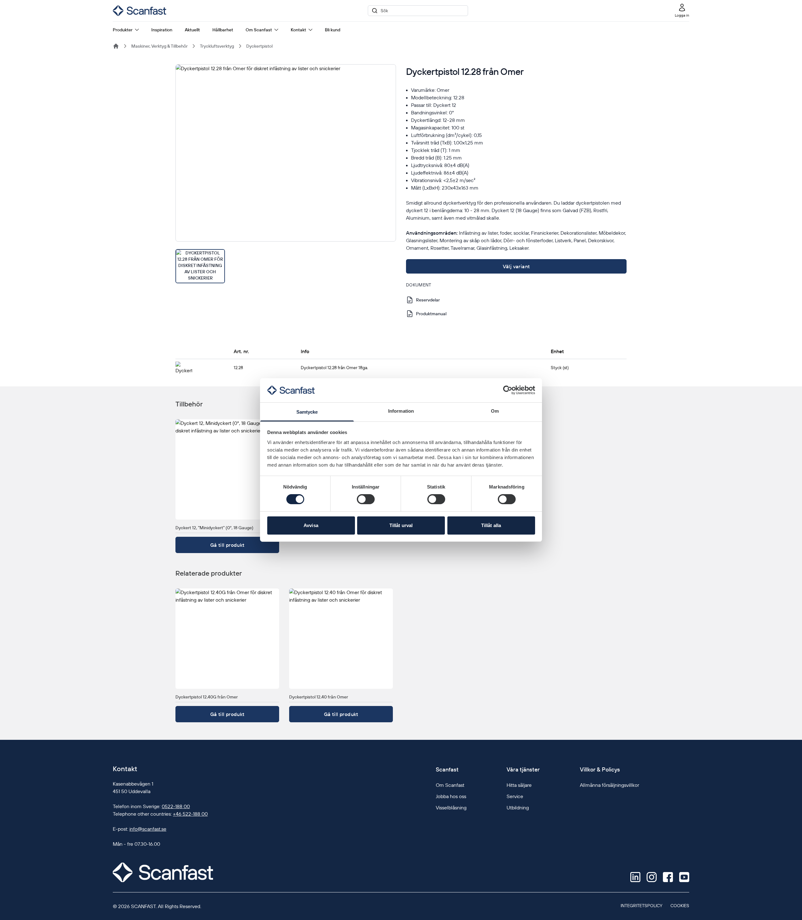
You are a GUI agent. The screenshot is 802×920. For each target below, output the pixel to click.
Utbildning (518, 807)
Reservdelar (428, 300)
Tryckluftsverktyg (217, 46)
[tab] (200, 266)
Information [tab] (401, 411)
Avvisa (311, 525)
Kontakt (298, 30)
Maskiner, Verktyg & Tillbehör (159, 46)
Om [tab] (495, 411)
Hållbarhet (222, 30)
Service (515, 796)
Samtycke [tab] (307, 412)
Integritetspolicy (641, 905)
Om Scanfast (259, 30)
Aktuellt (192, 30)
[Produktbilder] (285, 173)
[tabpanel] (285, 153)
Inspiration (161, 30)
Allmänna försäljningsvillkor (609, 784)
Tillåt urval (401, 525)
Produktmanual (431, 313)
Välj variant (516, 266)
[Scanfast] (116, 46)
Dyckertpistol (259, 46)
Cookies (679, 905)
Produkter (123, 30)
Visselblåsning (451, 807)
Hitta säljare (519, 784)
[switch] (366, 499)
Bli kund (332, 30)
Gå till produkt (227, 544)
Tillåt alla (491, 525)
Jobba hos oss (451, 796)
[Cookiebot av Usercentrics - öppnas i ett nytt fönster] (507, 390)
